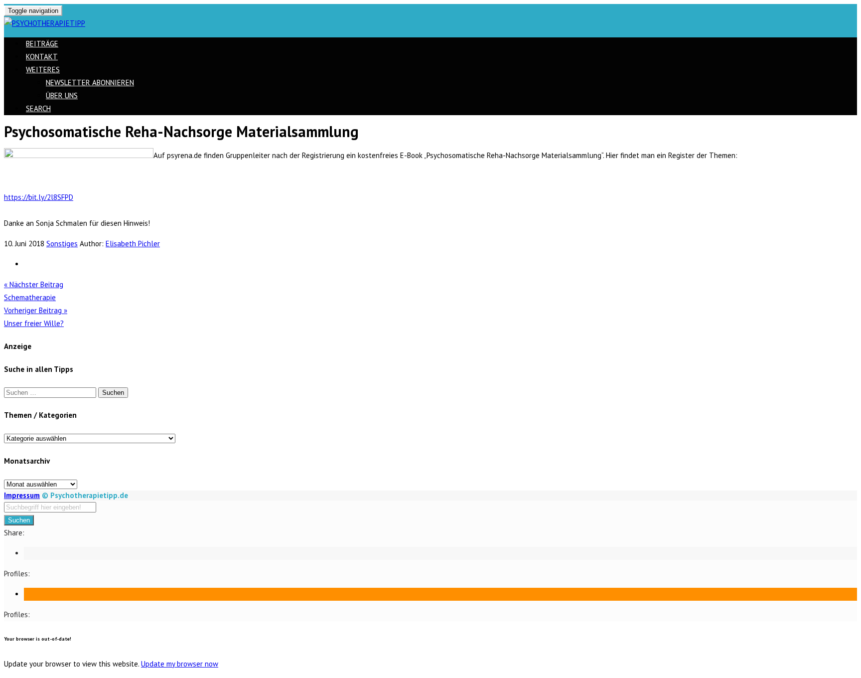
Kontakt (42, 56)
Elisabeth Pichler (133, 243)
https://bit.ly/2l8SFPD (38, 197)
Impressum (22, 495)
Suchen (19, 520)
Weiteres (43, 69)
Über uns (62, 95)
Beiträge (42, 43)
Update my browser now (179, 664)
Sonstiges (62, 243)
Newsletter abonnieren (90, 82)
